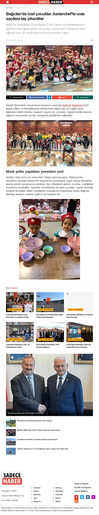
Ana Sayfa (9, 8)
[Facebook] (88, 497)
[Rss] (76, 501)
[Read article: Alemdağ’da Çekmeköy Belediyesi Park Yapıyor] (11, 423)
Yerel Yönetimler (20, 8)
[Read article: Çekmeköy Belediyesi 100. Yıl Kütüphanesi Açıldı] (20, 332)
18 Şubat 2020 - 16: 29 (14, 40)
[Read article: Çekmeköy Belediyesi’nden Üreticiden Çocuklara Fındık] (20, 302)
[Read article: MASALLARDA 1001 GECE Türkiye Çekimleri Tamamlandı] (11, 432)
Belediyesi (77, 105)
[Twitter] (82, 497)
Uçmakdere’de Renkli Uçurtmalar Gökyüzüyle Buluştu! (37, 439)
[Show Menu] (92, 2)
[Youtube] (76, 497)
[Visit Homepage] (51, 2)
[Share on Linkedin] (49, 97)
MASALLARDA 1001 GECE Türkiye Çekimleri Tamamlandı (38, 430)
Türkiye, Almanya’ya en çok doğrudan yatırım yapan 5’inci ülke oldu (42, 449)
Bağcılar (67, 105)
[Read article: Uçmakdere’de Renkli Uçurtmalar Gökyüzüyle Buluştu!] (50, 302)
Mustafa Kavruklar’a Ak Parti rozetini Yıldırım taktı (26, 413)
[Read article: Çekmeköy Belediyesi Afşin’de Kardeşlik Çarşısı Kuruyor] (80, 332)
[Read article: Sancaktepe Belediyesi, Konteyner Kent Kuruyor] (80, 302)
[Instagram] (93, 497)
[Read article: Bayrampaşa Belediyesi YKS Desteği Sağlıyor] (50, 332)
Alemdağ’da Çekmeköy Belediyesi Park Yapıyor (34, 421)
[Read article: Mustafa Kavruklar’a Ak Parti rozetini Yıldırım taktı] (49, 385)
